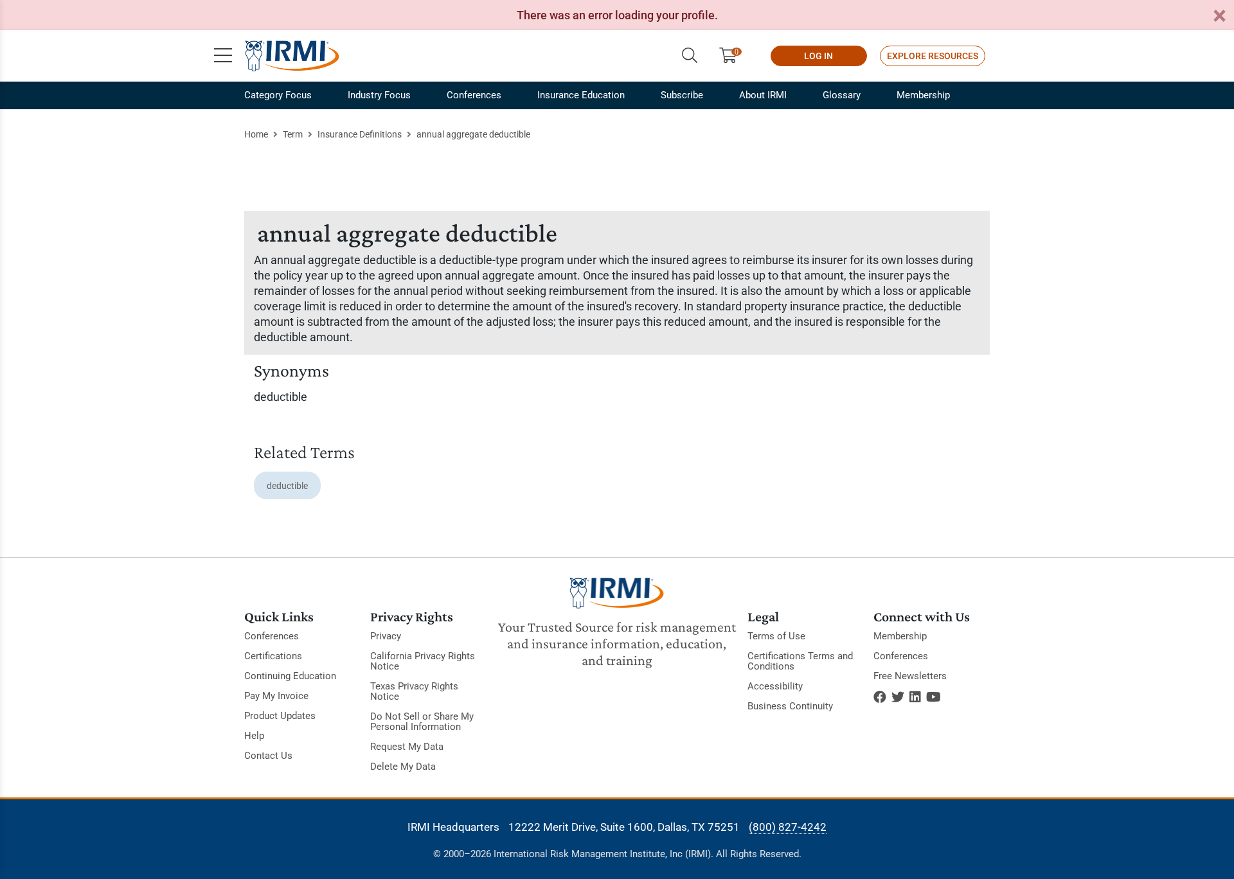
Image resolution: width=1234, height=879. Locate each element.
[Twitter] (897, 697)
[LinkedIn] (915, 697)
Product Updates (280, 716)
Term (293, 134)
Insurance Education (581, 95)
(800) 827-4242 (788, 827)
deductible (287, 486)
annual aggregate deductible (473, 134)
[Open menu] (223, 55)
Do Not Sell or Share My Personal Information (422, 722)
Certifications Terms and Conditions (800, 661)
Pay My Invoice (276, 696)
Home (256, 134)
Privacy (385, 636)
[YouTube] (933, 697)
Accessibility (775, 686)
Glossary (842, 95)
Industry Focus (379, 95)
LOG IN (818, 56)
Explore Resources (932, 56)
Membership (923, 95)
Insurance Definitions (359, 134)
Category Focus (278, 95)
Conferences (474, 95)
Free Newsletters (910, 676)
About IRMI (763, 95)
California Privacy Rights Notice (422, 661)
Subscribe (682, 95)
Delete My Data (403, 766)
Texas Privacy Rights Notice (414, 691)
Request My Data (406, 746)
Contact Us (268, 755)
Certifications (273, 656)
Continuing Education (290, 676)
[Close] (1219, 16)
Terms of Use (776, 636)
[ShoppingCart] (733, 55)
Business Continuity (790, 706)
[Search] (689, 55)
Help (254, 735)
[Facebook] (879, 697)
